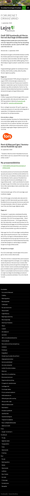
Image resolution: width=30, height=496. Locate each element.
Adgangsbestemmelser (7, 359)
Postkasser (4, 350)
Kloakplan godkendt (7, 410)
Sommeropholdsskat (7, 362)
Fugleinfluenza (5, 313)
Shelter (3, 465)
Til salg (3, 438)
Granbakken (4, 289)
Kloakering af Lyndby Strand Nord (10, 356)
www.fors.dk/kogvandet (16, 103)
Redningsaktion (6, 298)
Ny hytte (4, 477)
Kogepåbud (5, 353)
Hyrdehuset (4, 434)
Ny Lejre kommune (6, 307)
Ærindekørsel (5, 331)
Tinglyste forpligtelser (7, 419)
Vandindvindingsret (7, 416)
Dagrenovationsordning (8, 380)
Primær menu (28, 8)
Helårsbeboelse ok (6, 395)
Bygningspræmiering (7, 316)
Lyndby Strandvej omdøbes (9, 368)
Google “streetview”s (7, 431)
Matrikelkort (5, 407)
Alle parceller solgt (6, 401)
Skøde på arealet (6, 425)
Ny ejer (3, 459)
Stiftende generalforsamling (9, 398)
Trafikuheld (5, 304)
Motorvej (4, 371)
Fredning (4, 453)
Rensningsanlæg (6, 319)
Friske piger (5, 480)
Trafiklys (4, 295)
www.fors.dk (21, 101)
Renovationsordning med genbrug (10, 344)
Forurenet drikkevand (7, 292)
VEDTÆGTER (5, 413)
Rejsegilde (4, 486)
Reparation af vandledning (8, 374)
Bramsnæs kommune (7, 377)
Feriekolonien (5, 483)
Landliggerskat (5, 386)
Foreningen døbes (6, 389)
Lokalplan (4, 347)
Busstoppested (5, 301)
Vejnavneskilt (5, 310)
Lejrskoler (4, 334)
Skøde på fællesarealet (7, 404)
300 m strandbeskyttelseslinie (9, 338)
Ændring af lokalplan (7, 322)
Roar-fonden (5, 474)
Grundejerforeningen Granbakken (11, 8)
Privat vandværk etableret (8, 392)
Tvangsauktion (5, 444)
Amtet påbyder (5, 341)
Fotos (2, 428)
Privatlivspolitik (4, 494)
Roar (2, 456)
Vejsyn (3, 325)
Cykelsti (4, 328)
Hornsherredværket (7, 365)
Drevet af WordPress (13, 494)
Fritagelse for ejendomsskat (9, 383)
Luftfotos (4, 471)
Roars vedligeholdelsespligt (9, 422)
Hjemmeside (5, 450)
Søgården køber (6, 441)
